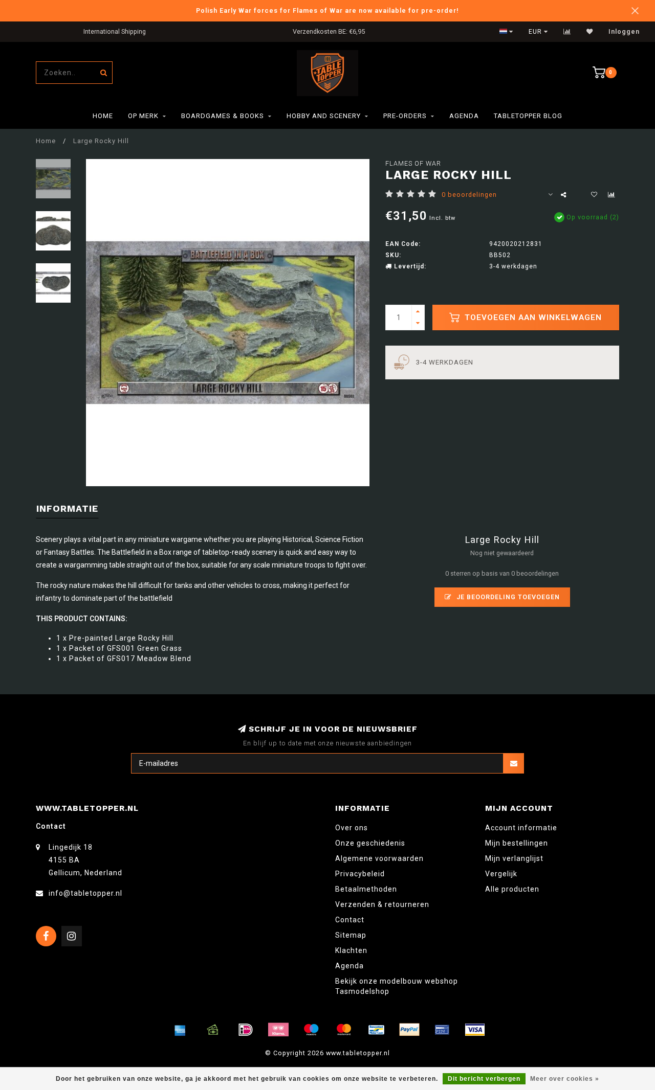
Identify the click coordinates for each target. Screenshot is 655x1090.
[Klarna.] (278, 1029)
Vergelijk (501, 874)
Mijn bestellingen (516, 843)
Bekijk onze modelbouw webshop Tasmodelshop (396, 986)
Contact (349, 920)
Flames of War (413, 163)
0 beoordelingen (469, 194)
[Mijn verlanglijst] (589, 31)
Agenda (464, 116)
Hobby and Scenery (324, 116)
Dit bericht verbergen (484, 1078)
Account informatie (521, 828)
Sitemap (350, 935)
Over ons (351, 828)
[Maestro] (311, 1029)
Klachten (351, 950)
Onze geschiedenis (370, 843)
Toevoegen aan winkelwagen (532, 317)
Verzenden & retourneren (382, 904)
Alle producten (512, 889)
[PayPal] (409, 1029)
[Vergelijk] (567, 31)
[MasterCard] (344, 1029)
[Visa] (475, 1029)
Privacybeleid (360, 874)
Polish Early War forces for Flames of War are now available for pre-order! (327, 10)
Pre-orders (405, 116)
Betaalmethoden (366, 889)
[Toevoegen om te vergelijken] (611, 194)
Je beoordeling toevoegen (507, 597)
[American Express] (180, 1029)
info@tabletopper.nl (85, 893)
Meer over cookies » (564, 1078)
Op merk (143, 116)
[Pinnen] (442, 1029)
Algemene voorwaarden (379, 858)
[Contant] (213, 1029)
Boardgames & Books (222, 116)
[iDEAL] (245, 1029)
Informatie (67, 508)
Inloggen (624, 31)
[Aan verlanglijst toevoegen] (594, 194)
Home (103, 116)
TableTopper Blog (528, 116)
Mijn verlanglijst (514, 858)
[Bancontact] (376, 1029)
